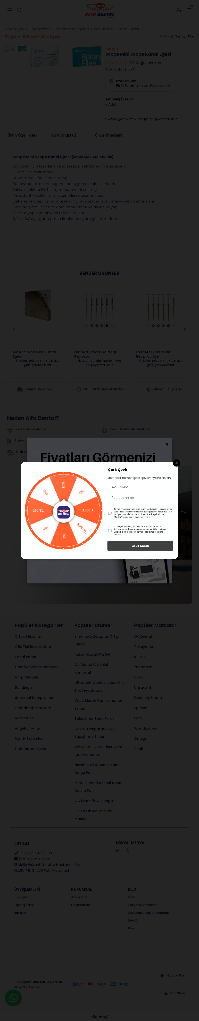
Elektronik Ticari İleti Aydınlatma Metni (140, 516)
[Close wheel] (176, 463)
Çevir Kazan (140, 546)
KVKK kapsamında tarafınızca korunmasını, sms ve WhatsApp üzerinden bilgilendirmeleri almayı (140, 529)
